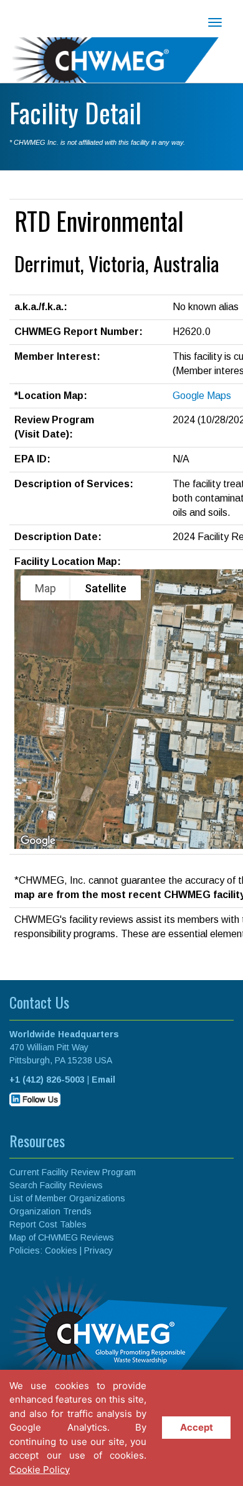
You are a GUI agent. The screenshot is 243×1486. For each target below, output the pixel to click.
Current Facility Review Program (72, 1172)
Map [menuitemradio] (45, 588)
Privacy (98, 1250)
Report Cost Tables (48, 1224)
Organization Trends (50, 1211)
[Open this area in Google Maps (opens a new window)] (38, 841)
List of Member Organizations (67, 1198)
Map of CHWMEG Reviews (61, 1237)
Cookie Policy (39, 1469)
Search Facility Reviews (56, 1185)
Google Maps (202, 395)
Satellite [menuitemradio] (105, 588)
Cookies (61, 1250)
